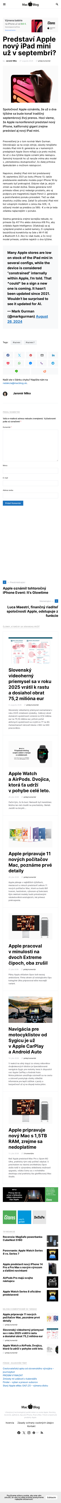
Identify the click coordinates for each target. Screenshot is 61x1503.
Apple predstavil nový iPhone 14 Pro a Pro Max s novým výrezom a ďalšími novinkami (23, 1267)
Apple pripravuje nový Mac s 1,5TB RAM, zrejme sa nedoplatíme (28, 1138)
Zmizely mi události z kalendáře (20, 1378)
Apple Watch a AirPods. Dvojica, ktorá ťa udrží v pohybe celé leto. (29, 782)
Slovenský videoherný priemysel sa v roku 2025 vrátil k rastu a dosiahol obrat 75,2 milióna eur (30, 684)
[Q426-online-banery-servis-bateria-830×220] (30, 24)
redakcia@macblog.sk (15, 383)
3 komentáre (29, 1153)
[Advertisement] (30, 543)
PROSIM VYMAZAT (13, 1375)
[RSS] (42, 1432)
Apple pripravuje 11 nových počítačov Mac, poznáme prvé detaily (30, 862)
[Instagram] (29, 1432)
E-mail (5, 478)
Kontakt (31, 1426)
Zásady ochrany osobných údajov (35, 1422)
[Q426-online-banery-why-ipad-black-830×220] (30, 1194)
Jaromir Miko (11, 61)
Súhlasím (51, 1497)
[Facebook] (18, 1432)
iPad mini (16, 342)
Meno (5, 465)
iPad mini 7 (30, 342)
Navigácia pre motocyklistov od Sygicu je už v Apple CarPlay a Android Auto (28, 1040)
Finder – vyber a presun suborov (20, 1382)
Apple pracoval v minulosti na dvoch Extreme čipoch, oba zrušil (28, 954)
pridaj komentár (44, 61)
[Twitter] (24, 1432)
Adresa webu (8, 490)
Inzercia (10, 1422)
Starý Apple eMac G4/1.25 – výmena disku (25, 1385)
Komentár (7, 427)
